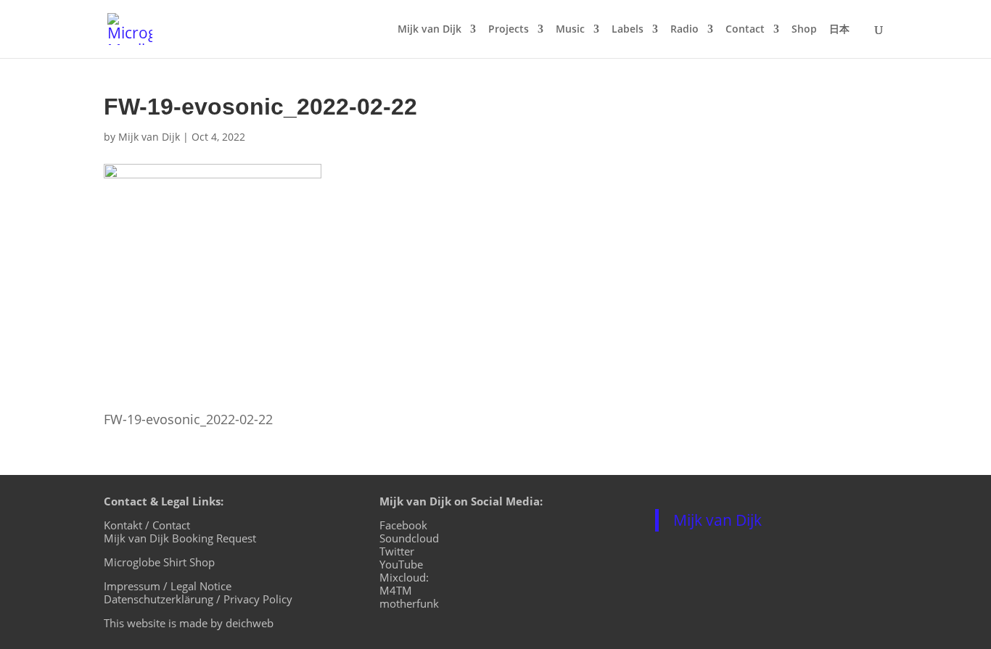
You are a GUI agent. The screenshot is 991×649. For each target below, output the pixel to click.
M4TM (395, 590)
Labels (627, 30)
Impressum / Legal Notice (167, 586)
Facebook (403, 525)
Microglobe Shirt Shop (159, 562)
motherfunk (409, 603)
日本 (839, 30)
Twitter (396, 551)
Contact (745, 30)
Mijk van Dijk (429, 30)
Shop (804, 30)
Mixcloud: (404, 577)
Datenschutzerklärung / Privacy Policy (198, 599)
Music (570, 30)
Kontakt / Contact (147, 525)
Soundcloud (409, 538)
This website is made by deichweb (189, 623)
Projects (508, 30)
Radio (684, 30)
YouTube (401, 564)
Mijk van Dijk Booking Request (180, 538)
